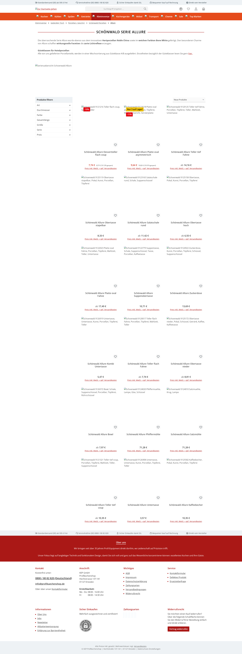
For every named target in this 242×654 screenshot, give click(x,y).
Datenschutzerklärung (136, 581)
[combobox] (113, 8)
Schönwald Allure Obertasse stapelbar (100, 224)
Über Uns (42, 614)
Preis (39, 134)
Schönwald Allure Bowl (100, 434)
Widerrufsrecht (133, 593)
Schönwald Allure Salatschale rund (143, 224)
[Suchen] (145, 8)
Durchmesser (43, 110)
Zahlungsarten (133, 585)
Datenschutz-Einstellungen (149, 649)
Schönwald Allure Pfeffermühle (143, 434)
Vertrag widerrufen (178, 629)
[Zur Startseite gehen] (46, 9)
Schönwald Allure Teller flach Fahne (143, 365)
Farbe (39, 115)
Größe (40, 125)
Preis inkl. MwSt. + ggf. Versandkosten (101, 168)
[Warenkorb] (203, 8)
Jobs (39, 618)
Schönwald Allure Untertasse (143, 504)
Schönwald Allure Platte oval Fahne (100, 294)
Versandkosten (140, 646)
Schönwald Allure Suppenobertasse (143, 294)
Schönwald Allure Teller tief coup (101, 506)
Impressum (131, 577)
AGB (128, 573)
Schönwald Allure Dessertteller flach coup (100, 153)
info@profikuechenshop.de (50, 583)
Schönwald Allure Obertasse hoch (186, 224)
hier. (190, 53)
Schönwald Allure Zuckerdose (186, 293)
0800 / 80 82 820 (101, 2)
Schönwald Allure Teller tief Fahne (186, 153)
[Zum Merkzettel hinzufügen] (115, 144)
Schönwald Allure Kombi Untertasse (101, 365)
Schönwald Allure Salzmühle (186, 434)
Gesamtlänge (43, 120)
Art (38, 105)
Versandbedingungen (136, 589)
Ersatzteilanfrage (178, 581)
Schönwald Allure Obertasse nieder (186, 365)
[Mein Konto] (196, 8)
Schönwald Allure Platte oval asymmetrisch (143, 153)
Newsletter (42, 622)
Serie (39, 129)
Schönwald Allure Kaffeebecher (186, 504)
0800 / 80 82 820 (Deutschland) (53, 578)
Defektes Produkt (178, 577)
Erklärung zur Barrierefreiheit (51, 630)
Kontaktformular (60, 589)
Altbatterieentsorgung (48, 626)
